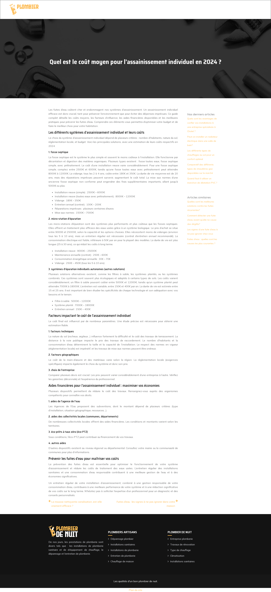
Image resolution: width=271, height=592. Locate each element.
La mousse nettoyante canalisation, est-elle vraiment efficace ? (76, 503)
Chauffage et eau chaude (203, 9)
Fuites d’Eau (111, 9)
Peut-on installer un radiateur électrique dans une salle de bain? (202, 141)
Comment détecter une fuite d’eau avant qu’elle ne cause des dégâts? (201, 219)
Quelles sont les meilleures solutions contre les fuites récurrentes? (200, 206)
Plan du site (135, 590)
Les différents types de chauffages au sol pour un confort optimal (200, 155)
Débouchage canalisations (168, 9)
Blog (226, 9)
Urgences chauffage (135, 9)
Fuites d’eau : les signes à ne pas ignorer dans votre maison (146, 503)
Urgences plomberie (87, 9)
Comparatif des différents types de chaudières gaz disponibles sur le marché (200, 168)
